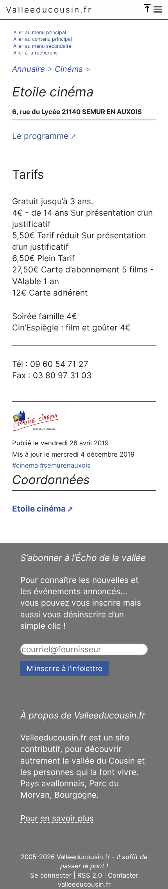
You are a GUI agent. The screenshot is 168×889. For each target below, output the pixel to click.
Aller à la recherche (35, 53)
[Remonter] (147, 6)
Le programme (40, 136)
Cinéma (69, 69)
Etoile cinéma (39, 508)
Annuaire (28, 69)
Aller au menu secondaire (42, 46)
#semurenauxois (65, 465)
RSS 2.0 (89, 875)
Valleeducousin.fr (49, 10)
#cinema (25, 465)
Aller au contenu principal (42, 39)
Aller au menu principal (39, 32)
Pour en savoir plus (57, 818)
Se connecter (50, 875)
